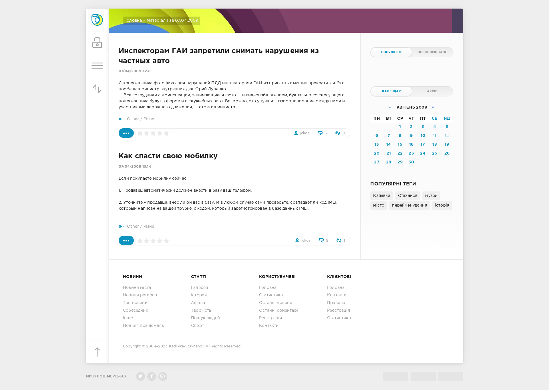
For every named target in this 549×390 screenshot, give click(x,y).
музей (431, 195)
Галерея (199, 287)
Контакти (269, 325)
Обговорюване (432, 52)
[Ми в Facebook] (151, 376)
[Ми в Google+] (162, 376)
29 (400, 162)
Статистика (271, 295)
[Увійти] (97, 42)
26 (446, 153)
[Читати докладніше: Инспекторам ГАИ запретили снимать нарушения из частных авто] (126, 133)
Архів (432, 91)
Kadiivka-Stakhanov (186, 346)
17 (423, 144)
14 (388, 144)
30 (411, 162)
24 (422, 153)
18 (434, 144)
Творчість (201, 310)
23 (411, 153)
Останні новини (275, 303)
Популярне (391, 52)
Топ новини (135, 303)
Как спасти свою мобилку (168, 156)
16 (411, 144)
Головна (133, 20)
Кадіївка (381, 195)
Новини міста (137, 287)
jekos (304, 133)
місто (378, 205)
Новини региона (140, 295)
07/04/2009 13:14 (135, 166)
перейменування (409, 205)
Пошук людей (205, 318)
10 (423, 135)
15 (400, 144)
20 (376, 153)
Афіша (198, 303)
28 (388, 162)
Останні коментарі (278, 310)
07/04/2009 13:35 (135, 71)
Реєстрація (270, 318)
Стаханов (407, 195)
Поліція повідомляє (143, 325)
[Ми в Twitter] (140, 376)
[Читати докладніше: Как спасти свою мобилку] (126, 240)
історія (442, 205)
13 (377, 144)
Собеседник (135, 310)
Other (133, 119)
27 (376, 162)
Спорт (197, 325)
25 (434, 153)
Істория (199, 295)
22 (400, 153)
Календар (391, 91)
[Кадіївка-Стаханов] (97, 20)
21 (389, 153)
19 (447, 144)
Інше (128, 318)
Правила (336, 303)
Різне (149, 119)
